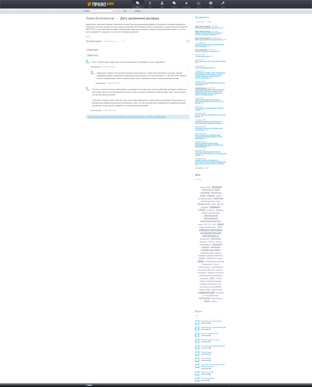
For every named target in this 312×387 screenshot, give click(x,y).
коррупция (216, 238)
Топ (197, 316)
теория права (204, 289)
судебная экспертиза (208, 284)
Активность (202, 17)
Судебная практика (213, 281)
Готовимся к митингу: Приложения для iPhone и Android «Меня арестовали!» (208, 122)
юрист (207, 301)
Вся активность (200, 168)
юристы (214, 301)
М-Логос (211, 241)
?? (89, 36)
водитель (204, 207)
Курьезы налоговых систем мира (206, 51)
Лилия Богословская (100, 18)
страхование (204, 278)
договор (200, 224)
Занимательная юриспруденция (213, 346)
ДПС (205, 224)
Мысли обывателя (208, 378)
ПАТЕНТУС (210, 258)
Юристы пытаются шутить (210, 340)
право (200, 261)
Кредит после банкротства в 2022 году (208, 28)
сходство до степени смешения (211, 287)
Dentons (217, 186)
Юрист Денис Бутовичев (202, 26)
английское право (205, 198)
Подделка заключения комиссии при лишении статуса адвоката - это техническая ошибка (210, 153)
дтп (210, 224)
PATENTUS (208, 190)
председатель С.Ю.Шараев (214, 261)
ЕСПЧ (214, 224)
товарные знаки (216, 289)
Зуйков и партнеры (210, 229)
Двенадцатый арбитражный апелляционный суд (210, 218)
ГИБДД (201, 210)
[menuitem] (126, 11)
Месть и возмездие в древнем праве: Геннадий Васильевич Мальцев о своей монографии (208, 136)
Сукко (219, 284)
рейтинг (216, 264)
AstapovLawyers (205, 187)
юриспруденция (216, 298)
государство (210, 210)
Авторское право (207, 372)
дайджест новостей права (211, 213)
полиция (220, 258)
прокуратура (207, 264)
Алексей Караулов (200, 88)
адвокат (211, 195)
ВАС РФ (220, 204)
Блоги (198, 311)
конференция (205, 239)
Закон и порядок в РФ (209, 333)
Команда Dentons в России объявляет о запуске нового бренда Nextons (209, 33)
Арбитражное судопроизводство (213, 327)
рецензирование (204, 267)
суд (212, 277)
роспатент (202, 272)
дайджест (219, 210)
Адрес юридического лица (204, 68)
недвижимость (205, 244)
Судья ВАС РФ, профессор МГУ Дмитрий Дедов (213, 365)
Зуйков (219, 227)
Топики (209, 21)
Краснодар (203, 241)
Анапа (218, 196)
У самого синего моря (202, 56)
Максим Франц (96, 66)
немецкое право (207, 253)
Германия (214, 207)
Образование (206, 358)
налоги (218, 241)
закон (220, 224)
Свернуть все (93, 55)
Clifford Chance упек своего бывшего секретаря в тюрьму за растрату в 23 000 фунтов (209, 101)
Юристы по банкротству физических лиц (209, 39)
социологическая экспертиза (210, 275)
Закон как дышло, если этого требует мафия (210, 61)
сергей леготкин (96, 110)
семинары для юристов (215, 272)
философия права (212, 295)
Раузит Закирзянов (201, 49)
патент (202, 258)
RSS (207, 168)
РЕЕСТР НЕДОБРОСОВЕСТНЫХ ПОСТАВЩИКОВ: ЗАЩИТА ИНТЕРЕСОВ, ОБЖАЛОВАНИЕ (209, 145)
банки (218, 201)
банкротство (204, 204)
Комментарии (200, 21)
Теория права (206, 352)
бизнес (213, 204)
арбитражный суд (208, 201)
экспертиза (204, 298)
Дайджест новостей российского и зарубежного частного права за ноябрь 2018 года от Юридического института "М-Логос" (210, 161)
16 (203, 103)
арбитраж (218, 198)
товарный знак (206, 292)
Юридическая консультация (211, 321)
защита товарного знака (207, 227)
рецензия (219, 270)
